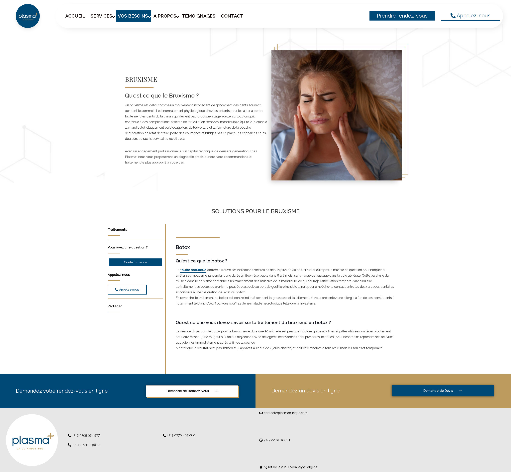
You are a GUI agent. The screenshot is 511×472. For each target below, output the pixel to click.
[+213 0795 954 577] (69, 435)
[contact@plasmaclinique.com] (261, 413)
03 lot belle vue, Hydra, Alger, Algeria (290, 467)
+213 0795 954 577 (86, 435)
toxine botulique (193, 270)
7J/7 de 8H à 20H (277, 440)
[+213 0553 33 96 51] (69, 445)
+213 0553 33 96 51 (86, 445)
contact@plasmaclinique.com (286, 413)
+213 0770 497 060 (181, 435)
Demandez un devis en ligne (305, 391)
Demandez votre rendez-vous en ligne (62, 391)
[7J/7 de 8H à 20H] (261, 440)
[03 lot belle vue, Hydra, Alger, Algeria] (261, 467)
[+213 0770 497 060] (164, 435)
